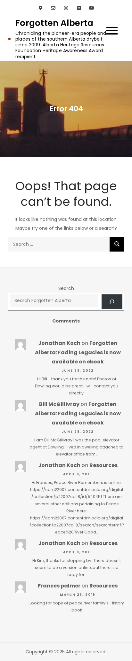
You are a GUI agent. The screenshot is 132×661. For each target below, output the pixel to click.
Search (66, 288)
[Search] (117, 244)
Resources (103, 465)
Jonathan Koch (59, 343)
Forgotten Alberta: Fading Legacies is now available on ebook (78, 352)
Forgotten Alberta (54, 23)
